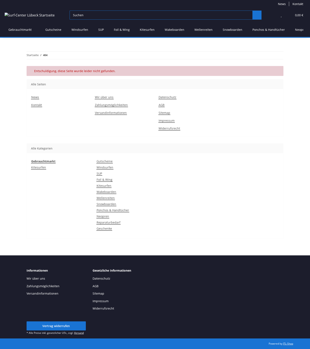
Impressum (167, 121)
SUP (99, 173)
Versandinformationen (111, 113)
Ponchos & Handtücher (113, 210)
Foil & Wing (104, 180)
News (282, 4)
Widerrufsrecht (169, 128)
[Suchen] (256, 15)
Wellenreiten (106, 198)
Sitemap (164, 113)
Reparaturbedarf (108, 222)
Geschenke (104, 228)
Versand (79, 333)
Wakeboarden (106, 192)
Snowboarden (106, 204)
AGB (161, 105)
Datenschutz (167, 97)
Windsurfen (105, 167)
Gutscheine (105, 161)
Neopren (103, 216)
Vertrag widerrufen (56, 326)
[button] (272, 15)
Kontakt (297, 4)
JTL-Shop (288, 343)
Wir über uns (104, 97)
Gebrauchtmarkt (43, 161)
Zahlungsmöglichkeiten (111, 105)
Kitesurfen (38, 167)
